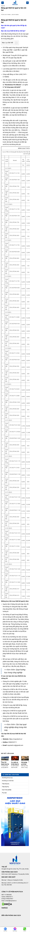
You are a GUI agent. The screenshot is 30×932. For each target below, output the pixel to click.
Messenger (15, 930)
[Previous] (1, 762)
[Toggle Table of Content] (15, 43)
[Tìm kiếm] (27, 2)
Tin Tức (3, 5)
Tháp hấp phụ (5, 783)
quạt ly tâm (19, 20)
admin (17, 14)
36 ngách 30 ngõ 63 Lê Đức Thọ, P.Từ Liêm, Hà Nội (15, 869)
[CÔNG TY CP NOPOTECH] (15, 2)
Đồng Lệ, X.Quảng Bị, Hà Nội (15, 880)
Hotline (24, 930)
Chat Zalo (5, 930)
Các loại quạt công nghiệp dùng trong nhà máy (15, 727)
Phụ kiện (4, 792)
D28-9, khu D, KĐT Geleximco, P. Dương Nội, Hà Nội (15, 874)
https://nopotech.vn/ (15, 739)
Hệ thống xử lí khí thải (8, 780)
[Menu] (2, 2)
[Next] (28, 762)
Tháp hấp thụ (5, 786)
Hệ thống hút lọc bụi (7, 777)
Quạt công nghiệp (6, 789)
